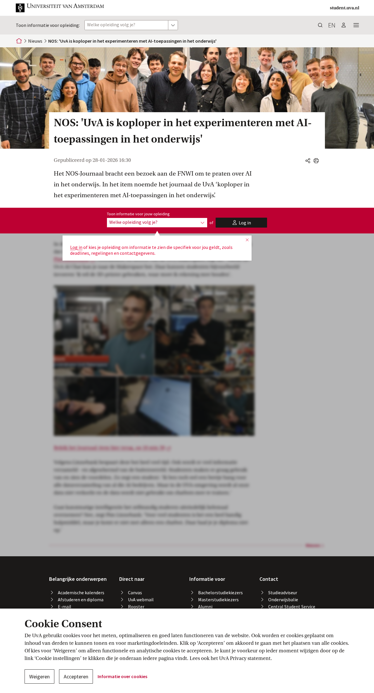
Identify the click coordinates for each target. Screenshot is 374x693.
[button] (60, 8)
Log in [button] (76, 247)
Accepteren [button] (76, 676)
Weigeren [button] (39, 676)
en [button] (331, 25)
